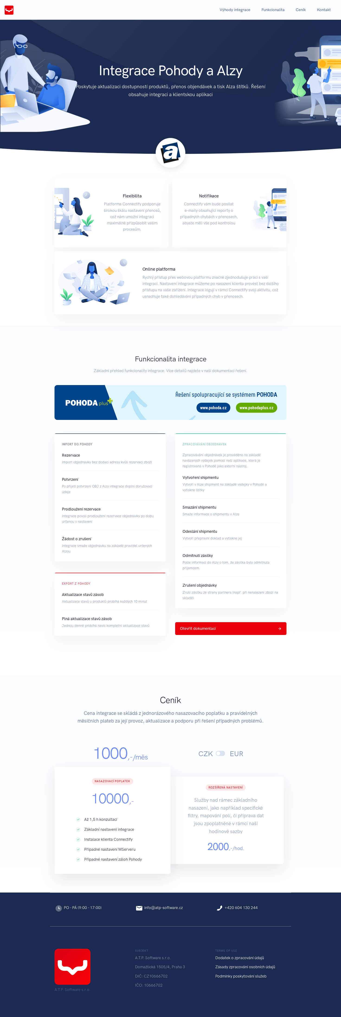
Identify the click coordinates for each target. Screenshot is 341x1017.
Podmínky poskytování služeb (241, 976)
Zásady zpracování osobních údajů (245, 967)
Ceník (301, 9)
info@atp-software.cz (163, 907)
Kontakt (324, 9)
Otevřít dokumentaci (198, 628)
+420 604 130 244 (241, 907)
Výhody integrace (235, 9)
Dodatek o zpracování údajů (239, 957)
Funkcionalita (273, 9)
